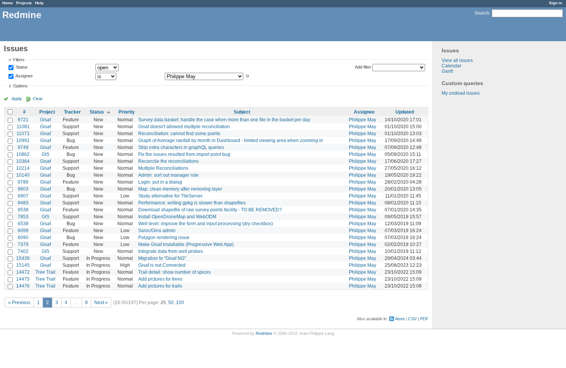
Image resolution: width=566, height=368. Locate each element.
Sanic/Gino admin (157, 230)
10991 (23, 140)
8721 (23, 119)
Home (7, 3)
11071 (23, 133)
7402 (23, 251)
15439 (23, 258)
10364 (23, 161)
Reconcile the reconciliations (168, 161)
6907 (23, 196)
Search (481, 13)
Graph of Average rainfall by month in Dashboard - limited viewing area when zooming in (230, 140)
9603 (23, 189)
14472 (23, 272)
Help (39, 3)
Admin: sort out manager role (168, 175)
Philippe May (362, 119)
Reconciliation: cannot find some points (179, 133)
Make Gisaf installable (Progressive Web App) (186, 244)
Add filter (363, 67)
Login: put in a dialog (160, 182)
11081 (23, 126)
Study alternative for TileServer (170, 196)
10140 (23, 175)
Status (21, 67)
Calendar (451, 66)
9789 (23, 182)
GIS (45, 154)
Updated (404, 112)
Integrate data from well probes (170, 251)
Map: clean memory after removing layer (180, 189)
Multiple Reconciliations (163, 168)
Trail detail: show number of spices (174, 272)
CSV (412, 318)
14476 (23, 286)
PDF (424, 318)
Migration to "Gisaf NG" (162, 258)
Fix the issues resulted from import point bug (184, 154)
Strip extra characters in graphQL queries (181, 147)
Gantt (447, 71)
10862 (23, 154)
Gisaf (45, 119)
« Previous (19, 302)
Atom (400, 318)
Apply (17, 98)
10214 (23, 168)
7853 (23, 216)
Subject (242, 112)
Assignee (24, 76)
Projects (24, 3)
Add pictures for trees (160, 279)
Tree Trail (45, 272)
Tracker (72, 112)
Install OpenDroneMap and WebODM (177, 216)
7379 (23, 244)
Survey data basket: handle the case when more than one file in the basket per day (224, 119)
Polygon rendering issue (163, 237)
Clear (38, 98)
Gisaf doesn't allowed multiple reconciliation (184, 126)
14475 (23, 279)
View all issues (457, 60)
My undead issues (461, 93)
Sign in (555, 3)
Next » (101, 302)
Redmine (264, 333)
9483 (23, 203)
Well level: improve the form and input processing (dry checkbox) (205, 223)
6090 (23, 237)
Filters (19, 59)
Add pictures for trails (160, 286)
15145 (23, 265)
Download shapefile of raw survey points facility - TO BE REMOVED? (210, 209)
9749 (23, 147)
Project (47, 112)
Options (20, 86)
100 (180, 302)
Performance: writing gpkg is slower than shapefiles (192, 203)
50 (171, 302)
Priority (127, 112)
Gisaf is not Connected (162, 265)
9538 (23, 209)
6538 (23, 223)
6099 (23, 230)
